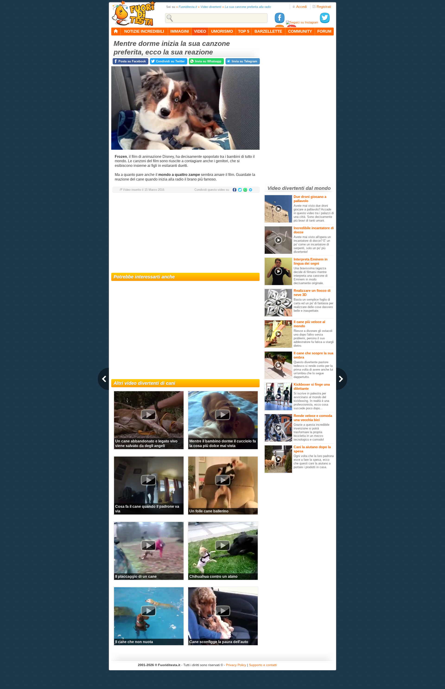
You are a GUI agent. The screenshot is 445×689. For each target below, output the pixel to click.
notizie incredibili (144, 31)
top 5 (243, 31)
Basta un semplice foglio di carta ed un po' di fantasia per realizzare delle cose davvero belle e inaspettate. (313, 305)
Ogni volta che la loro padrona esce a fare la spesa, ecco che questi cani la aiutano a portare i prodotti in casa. (314, 461)
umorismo (222, 31)
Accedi (301, 7)
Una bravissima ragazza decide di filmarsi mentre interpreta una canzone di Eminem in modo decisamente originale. (310, 276)
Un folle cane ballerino (209, 511)
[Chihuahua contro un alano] (222, 545)
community (300, 31)
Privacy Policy (236, 665)
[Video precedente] (103, 379)
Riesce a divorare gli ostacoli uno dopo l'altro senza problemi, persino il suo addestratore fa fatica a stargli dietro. (314, 338)
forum (324, 31)
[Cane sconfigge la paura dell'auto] (222, 611)
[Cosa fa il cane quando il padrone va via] (148, 480)
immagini (179, 31)
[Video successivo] (341, 379)
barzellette (268, 31)
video (200, 31)
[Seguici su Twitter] (324, 22)
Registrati (324, 7)
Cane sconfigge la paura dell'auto (218, 642)
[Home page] (116, 31)
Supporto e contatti (263, 665)
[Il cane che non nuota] (148, 611)
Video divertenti (210, 7)
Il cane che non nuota (134, 642)
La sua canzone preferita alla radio (248, 7)
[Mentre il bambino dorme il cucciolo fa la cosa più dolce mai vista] (222, 415)
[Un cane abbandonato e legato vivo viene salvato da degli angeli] (148, 415)
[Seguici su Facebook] (279, 22)
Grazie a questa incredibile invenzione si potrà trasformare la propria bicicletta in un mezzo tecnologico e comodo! (311, 432)
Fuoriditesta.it (188, 7)
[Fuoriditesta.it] (133, 13)
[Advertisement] (185, 233)
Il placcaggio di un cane (136, 576)
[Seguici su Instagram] (302, 22)
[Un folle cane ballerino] (222, 480)
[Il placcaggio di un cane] (148, 545)
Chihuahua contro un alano (213, 576)
